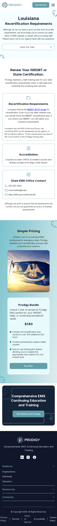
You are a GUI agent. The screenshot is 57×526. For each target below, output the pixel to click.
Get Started (40, 5)
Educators (7, 481)
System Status (53, 519)
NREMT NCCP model (36, 109)
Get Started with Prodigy (28, 414)
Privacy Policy (4, 519)
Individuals (7, 476)
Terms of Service (27, 519)
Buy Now (28, 366)
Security (16, 519)
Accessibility (39, 519)
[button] (28, 47)
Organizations (8, 471)
